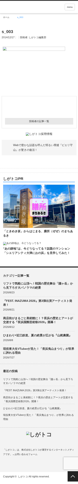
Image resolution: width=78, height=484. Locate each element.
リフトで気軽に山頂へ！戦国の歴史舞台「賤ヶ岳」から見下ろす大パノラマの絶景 (38, 285)
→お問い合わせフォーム (24, 454)
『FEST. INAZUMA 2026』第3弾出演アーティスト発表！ (37, 302)
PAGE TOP (73, 476)
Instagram (21, 464)
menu (70, 7)
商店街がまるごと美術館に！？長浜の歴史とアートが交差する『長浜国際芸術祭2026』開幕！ (38, 320)
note (29, 464)
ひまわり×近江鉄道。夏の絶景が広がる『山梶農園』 (37, 335)
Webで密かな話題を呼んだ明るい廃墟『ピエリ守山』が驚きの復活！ (43, 147)
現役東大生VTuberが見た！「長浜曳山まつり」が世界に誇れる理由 (38, 350)
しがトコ (23, 476)
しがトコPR (13, 179)
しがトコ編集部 (37, 37)
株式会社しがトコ (30, 449)
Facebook (5, 464)
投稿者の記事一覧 (39, 121)
